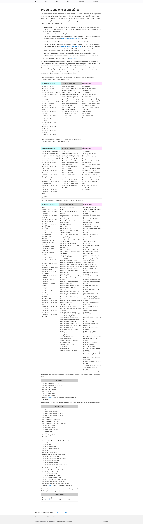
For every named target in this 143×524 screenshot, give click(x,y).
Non (66, 512)
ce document (73, 58)
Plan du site (69, 521)
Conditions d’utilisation (61, 521)
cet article (50, 397)
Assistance (41, 516)
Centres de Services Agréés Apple (71, 38)
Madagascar (105, 521)
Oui (57, 512)
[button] (107, 1)
